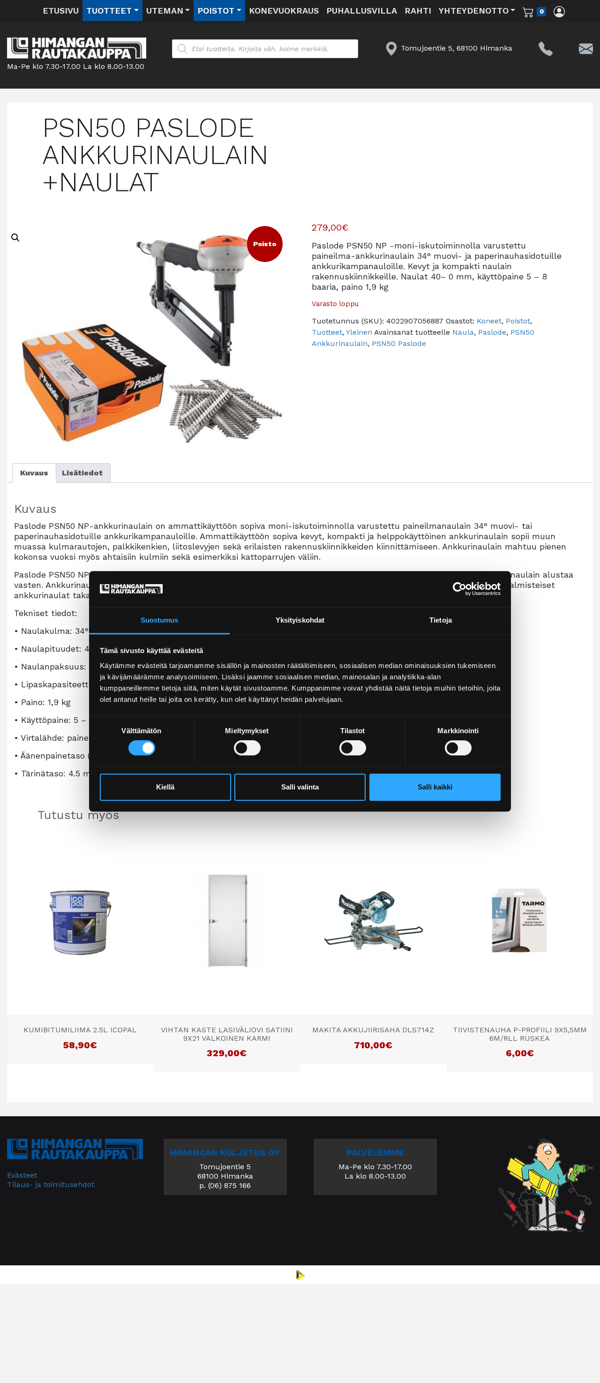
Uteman (164, 10)
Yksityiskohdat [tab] (300, 620)
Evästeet (22, 1175)
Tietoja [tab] (440, 620)
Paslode (492, 332)
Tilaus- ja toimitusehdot (50, 1184)
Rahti (418, 10)
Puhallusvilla (361, 10)
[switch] (247, 748)
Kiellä (165, 787)
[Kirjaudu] (559, 11)
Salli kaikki (435, 787)
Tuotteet (109, 10)
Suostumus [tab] (160, 620)
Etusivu (61, 10)
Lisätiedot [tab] (82, 472)
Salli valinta (300, 787)
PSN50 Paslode (399, 343)
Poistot (215, 10)
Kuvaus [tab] (34, 472)
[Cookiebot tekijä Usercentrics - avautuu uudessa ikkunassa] (460, 589)
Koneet (489, 320)
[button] (15, 237)
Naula (463, 332)
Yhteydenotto (474, 10)
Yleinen (359, 332)
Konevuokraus (284, 10)
